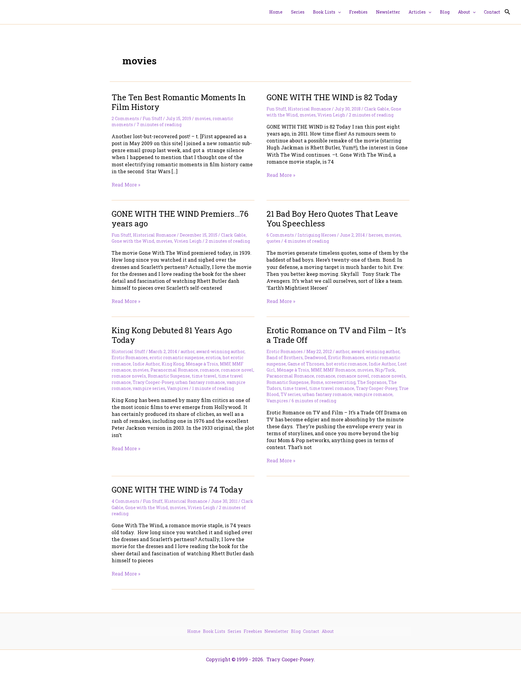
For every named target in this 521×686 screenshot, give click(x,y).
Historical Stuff (128, 351)
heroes (375, 235)
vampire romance (373, 394)
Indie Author (146, 364)
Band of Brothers (285, 357)
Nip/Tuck (385, 370)
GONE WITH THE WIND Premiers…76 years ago (180, 218)
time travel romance (331, 388)
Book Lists (214, 631)
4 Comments (125, 501)
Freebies (253, 631)
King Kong (173, 364)
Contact (311, 631)
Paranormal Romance (174, 370)
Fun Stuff (152, 118)
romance (209, 370)
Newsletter (276, 631)
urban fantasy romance (200, 382)
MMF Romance (339, 370)
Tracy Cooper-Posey (153, 382)
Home (194, 631)
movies (203, 118)
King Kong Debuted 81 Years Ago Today (172, 335)
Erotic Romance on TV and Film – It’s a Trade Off (336, 335)
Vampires (177, 388)
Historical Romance (309, 109)
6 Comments (280, 235)
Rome (317, 382)
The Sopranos (372, 382)
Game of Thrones (306, 364)
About (328, 631)
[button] (338, 12)
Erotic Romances (130, 357)
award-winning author (220, 351)
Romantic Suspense (169, 376)
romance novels (129, 376)
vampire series (149, 388)
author (187, 351)
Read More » (126, 184)
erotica (213, 357)
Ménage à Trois (202, 364)
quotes (273, 241)
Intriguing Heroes (317, 235)
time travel (204, 376)
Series (234, 631)
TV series (291, 394)
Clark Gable (376, 109)
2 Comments (125, 118)
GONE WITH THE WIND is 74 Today (177, 489)
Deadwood (315, 357)
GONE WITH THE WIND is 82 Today (332, 97)
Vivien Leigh (331, 115)
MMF (225, 364)
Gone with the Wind (133, 241)
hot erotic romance (346, 364)
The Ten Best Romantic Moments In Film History (179, 102)
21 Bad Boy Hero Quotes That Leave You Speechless (332, 218)
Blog (296, 631)
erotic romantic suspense (177, 357)
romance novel (237, 370)
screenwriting (340, 382)
